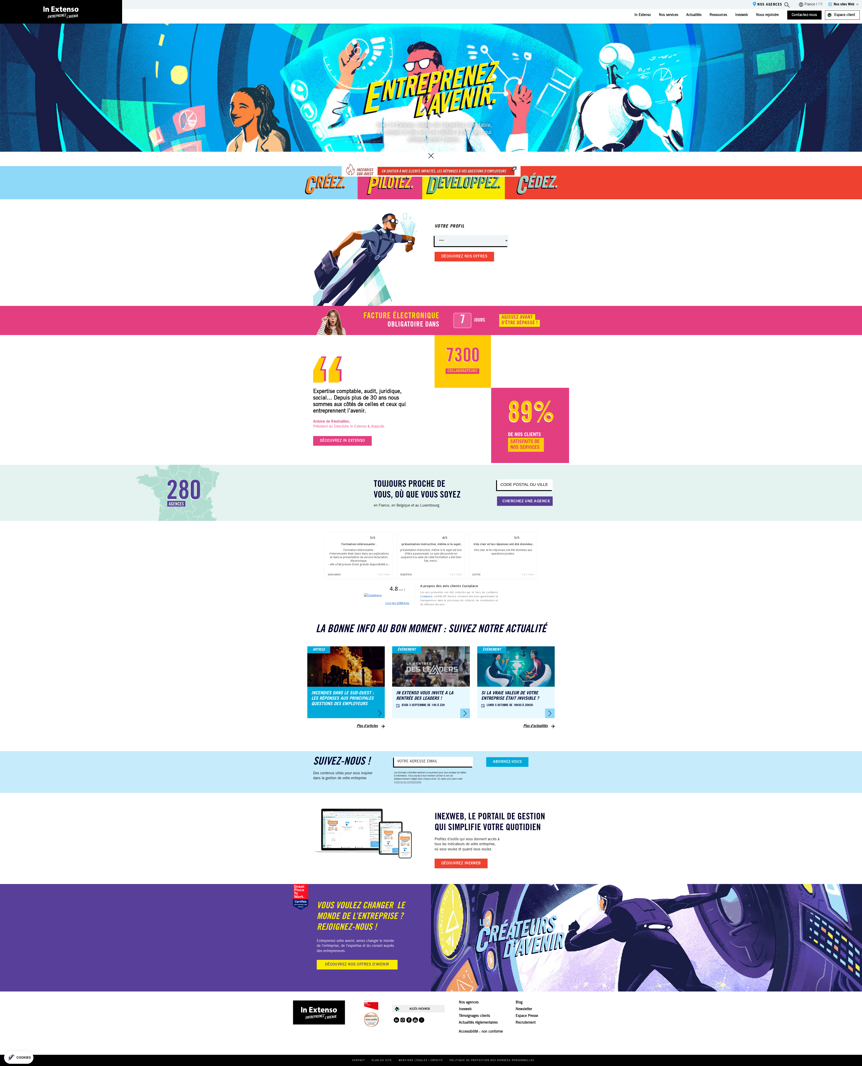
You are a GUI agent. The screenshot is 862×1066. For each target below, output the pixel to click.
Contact (358, 1060)
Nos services (668, 15)
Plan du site (382, 1060)
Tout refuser (20, 1043)
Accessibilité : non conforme (481, 1031)
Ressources (718, 15)
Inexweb (741, 15)
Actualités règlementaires (478, 1022)
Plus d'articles (367, 726)
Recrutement (526, 1022)
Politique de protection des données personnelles (492, 1060)
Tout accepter (83, 1043)
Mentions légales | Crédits (421, 1060)
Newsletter (524, 1009)
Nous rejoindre (767, 15)
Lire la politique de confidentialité (29, 1028)
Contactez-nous (804, 15)
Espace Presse (527, 1016)
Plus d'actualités (535, 726)
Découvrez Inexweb (461, 863)
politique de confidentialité (407, 782)
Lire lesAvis (397, 603)
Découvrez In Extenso (342, 441)
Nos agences (769, 5)
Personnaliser (51, 1043)
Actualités (693, 15)
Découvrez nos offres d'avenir (357, 964)
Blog (519, 1002)
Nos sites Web (844, 4)
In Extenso (642, 15)
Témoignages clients (474, 1016)
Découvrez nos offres (464, 256)
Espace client (844, 15)
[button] (18, 1057)
